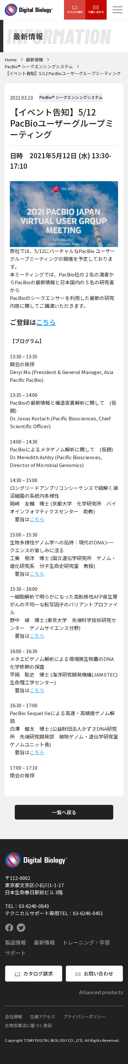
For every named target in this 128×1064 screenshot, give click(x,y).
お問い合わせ (96, 12)
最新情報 (34, 59)
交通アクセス (42, 1016)
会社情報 (13, 1016)
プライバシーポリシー (84, 1016)
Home (11, 59)
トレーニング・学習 (86, 942)
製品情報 (15, 942)
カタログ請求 (75, 12)
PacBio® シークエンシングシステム (39, 66)
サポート (15, 953)
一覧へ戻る (64, 812)
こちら (46, 322)
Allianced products (101, 992)
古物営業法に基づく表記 (28, 1025)
